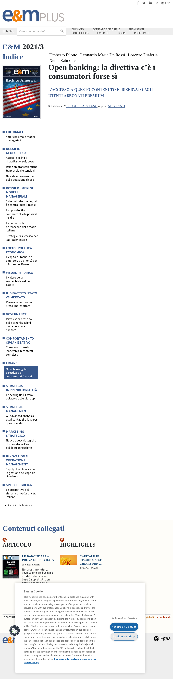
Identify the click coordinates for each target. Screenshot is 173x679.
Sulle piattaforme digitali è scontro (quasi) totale (21, 203)
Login (122, 33)
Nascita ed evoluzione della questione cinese (20, 178)
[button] (14, 630)
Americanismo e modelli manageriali (21, 138)
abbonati (116, 106)
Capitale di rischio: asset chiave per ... (92, 560)
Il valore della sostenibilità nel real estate (18, 281)
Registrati (141, 33)
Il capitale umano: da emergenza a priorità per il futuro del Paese (21, 260)
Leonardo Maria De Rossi (102, 55)
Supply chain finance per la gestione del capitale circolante (21, 472)
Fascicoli (103, 33)
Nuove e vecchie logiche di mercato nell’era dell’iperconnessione (21, 444)
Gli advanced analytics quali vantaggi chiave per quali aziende (21, 419)
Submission (136, 29)
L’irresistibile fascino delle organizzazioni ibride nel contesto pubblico (19, 324)
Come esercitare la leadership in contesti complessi (19, 351)
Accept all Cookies (124, 627)
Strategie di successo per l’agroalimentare (22, 238)
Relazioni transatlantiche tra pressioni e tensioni (21, 168)
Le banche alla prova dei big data (38, 558)
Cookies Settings (124, 636)
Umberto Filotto (63, 55)
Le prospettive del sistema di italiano (21, 493)
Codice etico (80, 33)
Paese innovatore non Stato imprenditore (19, 304)
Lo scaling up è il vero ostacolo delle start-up (20, 396)
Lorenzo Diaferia (143, 55)
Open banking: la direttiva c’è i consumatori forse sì (19, 373)
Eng (167, 3)
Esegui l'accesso (81, 106)
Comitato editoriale (106, 29)
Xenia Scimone (62, 60)
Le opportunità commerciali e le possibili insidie (21, 214)
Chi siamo (78, 29)
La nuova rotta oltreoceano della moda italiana (21, 226)
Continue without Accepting (124, 617)
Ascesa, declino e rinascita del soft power (20, 159)
